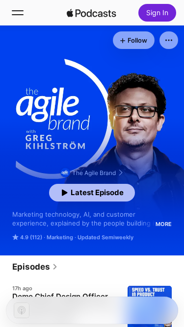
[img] (92, 13)
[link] (35, 266)
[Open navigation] (17, 13)
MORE (164, 224)
